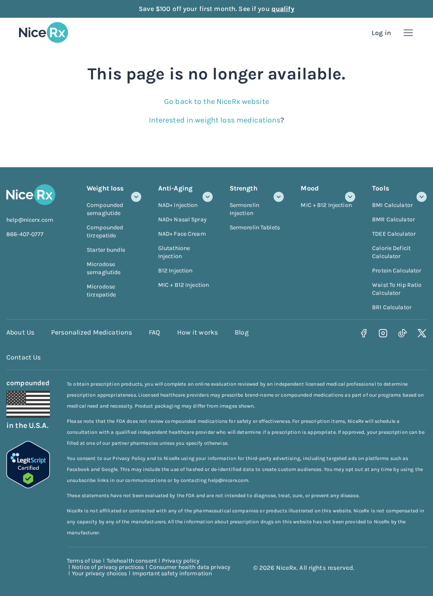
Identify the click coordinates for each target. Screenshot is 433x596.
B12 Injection (175, 270)
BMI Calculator (392, 205)
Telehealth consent (132, 560)
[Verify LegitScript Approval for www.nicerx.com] (28, 485)
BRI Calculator (391, 307)
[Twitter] (422, 333)
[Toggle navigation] (408, 33)
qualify (282, 9)
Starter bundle (106, 249)
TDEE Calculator (394, 233)
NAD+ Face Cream (182, 233)
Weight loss (105, 188)
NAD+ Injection (178, 205)
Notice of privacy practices (108, 567)
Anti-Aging (175, 188)
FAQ (154, 332)
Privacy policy (181, 560)
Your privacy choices (99, 573)
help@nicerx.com (29, 219)
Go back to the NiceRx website (216, 101)
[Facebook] (363, 333)
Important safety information (172, 573)
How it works (197, 332)
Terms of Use (84, 560)
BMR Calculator (393, 219)
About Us (20, 332)
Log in (381, 33)
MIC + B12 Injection (183, 284)
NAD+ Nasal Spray (182, 219)
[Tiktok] (402, 333)
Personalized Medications (91, 332)
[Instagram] (383, 333)
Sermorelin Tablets (255, 227)
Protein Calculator (396, 270)
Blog (242, 332)
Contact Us (23, 357)
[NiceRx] (43, 32)
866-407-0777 (25, 234)
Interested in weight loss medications (215, 120)
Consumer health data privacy (190, 567)
